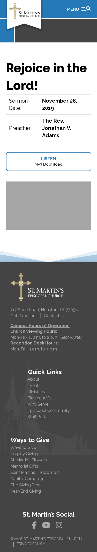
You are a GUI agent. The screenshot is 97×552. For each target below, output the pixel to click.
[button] (79, 9)
